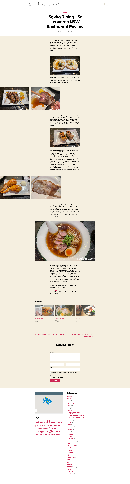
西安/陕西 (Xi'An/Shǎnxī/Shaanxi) (77, 417)
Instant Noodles (72, 467)
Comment (52, 352)
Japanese (65, 12)
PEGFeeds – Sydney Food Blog (44, 481)
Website (51, 367)
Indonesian (70, 426)
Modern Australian (72, 441)
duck (48, 425)
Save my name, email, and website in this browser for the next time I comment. (64, 372)
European (70, 420)
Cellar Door (69, 398)
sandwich (39, 433)
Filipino (68, 462)
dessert (38, 425)
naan (50, 428)
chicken (48, 422)
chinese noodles (40, 423)
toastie (53, 434)
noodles (55, 428)
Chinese (70, 410)
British (69, 407)
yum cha (37, 435)
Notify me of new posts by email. (57, 377)
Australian (69, 396)
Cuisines (69, 400)
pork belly (54, 430)
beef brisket (52, 421)
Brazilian (71, 434)
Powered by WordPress (57, 481)
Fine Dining (69, 464)
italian (36, 428)
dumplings (55, 425)
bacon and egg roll (38, 421)
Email (67, 362)
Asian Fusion (71, 403)
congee (52, 423)
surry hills (42, 434)
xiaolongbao (57, 434)
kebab (40, 428)
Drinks (68, 459)
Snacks (69, 469)
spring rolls (37, 434)
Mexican (71, 436)
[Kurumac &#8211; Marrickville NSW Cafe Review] (85, 310)
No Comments (69, 31)
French (69, 422)
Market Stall (70, 471)
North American (72, 445)
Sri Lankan (71, 452)
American (70, 401)
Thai (69, 455)
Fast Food (69, 461)
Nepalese (70, 443)
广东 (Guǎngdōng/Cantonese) (76, 415)
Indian (70, 450)
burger (38, 422)
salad (58, 431)
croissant (59, 423)
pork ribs (60, 430)
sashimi (47, 433)
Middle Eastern (71, 440)
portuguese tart (42, 431)
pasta (37, 430)
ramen (58, 326)
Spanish (70, 454)
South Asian (71, 448)
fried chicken (39, 427)
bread (57, 421)
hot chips (48, 427)
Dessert (70, 419)
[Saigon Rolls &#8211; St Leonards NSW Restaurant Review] (44, 310)
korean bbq (45, 428)
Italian (69, 427)
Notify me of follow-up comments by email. (59, 375)
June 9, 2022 (61, 31)
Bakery (69, 405)
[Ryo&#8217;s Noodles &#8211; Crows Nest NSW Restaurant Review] (65, 310)
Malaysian (70, 438)
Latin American (71, 433)
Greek (69, 424)
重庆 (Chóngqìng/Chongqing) (77, 413)
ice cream (59, 427)
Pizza (48, 430)
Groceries (69, 466)
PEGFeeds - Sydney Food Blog (30, 2)
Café (69, 408)
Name (51, 362)
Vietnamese (71, 457)
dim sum (44, 425)
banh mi (46, 421)
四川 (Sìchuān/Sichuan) (74, 412)
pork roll (37, 431)
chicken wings (54, 326)
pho (42, 430)
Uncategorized (70, 473)
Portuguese (71, 447)
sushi (47, 434)
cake (43, 422)
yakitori (61, 326)
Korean (69, 431)
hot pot (54, 427)
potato (48, 431)
